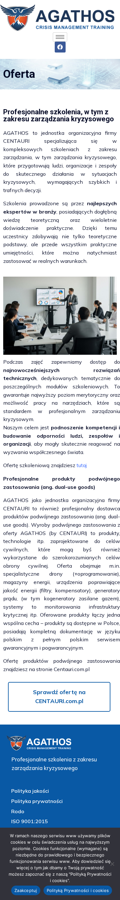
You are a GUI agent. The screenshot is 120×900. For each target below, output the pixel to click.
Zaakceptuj (25, 890)
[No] (112, 864)
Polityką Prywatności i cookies (78, 890)
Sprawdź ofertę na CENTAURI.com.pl (59, 696)
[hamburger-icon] (60, 37)
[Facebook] (60, 47)
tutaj (81, 465)
